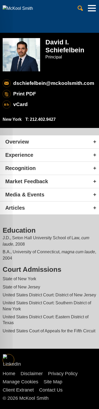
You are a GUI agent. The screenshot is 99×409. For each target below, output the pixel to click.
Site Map (53, 381)
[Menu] (92, 10)
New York (12, 119)
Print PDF (24, 93)
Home (9, 373)
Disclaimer (32, 373)
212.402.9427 (43, 119)
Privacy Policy (63, 373)
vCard (20, 104)
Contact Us (51, 390)
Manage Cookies (20, 381)
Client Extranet (18, 390)
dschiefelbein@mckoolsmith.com (53, 83)
